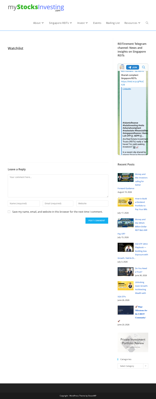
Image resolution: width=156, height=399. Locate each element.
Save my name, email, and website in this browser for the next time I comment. (57, 211)
